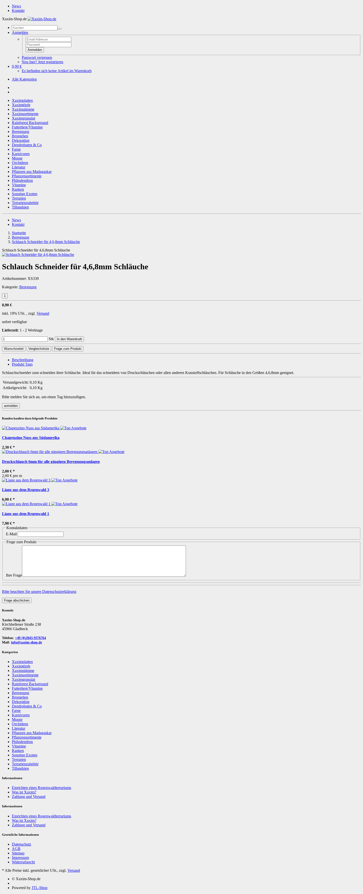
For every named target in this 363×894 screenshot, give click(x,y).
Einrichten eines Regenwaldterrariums (41, 788)
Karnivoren (21, 154)
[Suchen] (59, 29)
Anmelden (35, 50)
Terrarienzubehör (25, 203)
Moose (17, 158)
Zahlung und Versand (28, 796)
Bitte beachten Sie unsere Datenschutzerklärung (39, 591)
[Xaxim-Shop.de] (42, 19)
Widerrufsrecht (23, 862)
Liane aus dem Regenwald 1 (25, 514)
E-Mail (11, 534)
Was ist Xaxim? (24, 792)
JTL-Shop (39, 888)
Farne (16, 149)
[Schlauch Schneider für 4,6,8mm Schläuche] (38, 254)
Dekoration (20, 140)
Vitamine (19, 185)
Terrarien (19, 198)
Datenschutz (21, 844)
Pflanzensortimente (26, 176)
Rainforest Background (30, 123)
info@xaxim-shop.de (26, 642)
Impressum (20, 857)
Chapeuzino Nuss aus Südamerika (31, 438)
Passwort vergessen (37, 57)
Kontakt (18, 10)
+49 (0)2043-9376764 (30, 638)
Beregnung (20, 131)
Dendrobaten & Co (27, 145)
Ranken (18, 189)
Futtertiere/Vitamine (27, 127)
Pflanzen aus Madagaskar (32, 171)
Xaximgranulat (23, 118)
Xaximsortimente (25, 114)
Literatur (18, 167)
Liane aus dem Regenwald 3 (25, 490)
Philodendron (22, 180)
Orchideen (20, 163)
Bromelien (20, 136)
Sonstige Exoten (24, 194)
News (16, 6)
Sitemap (18, 853)
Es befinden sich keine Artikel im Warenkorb (57, 71)
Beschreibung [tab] (22, 360)
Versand (43, 313)
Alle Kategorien (24, 79)
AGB (16, 849)
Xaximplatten (22, 100)
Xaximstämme (23, 109)
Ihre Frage (14, 575)
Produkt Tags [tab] (22, 364)
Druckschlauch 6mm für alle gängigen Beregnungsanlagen (51, 461)
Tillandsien (20, 207)
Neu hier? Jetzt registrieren (42, 62)
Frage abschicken (16, 600)
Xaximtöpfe (21, 105)
